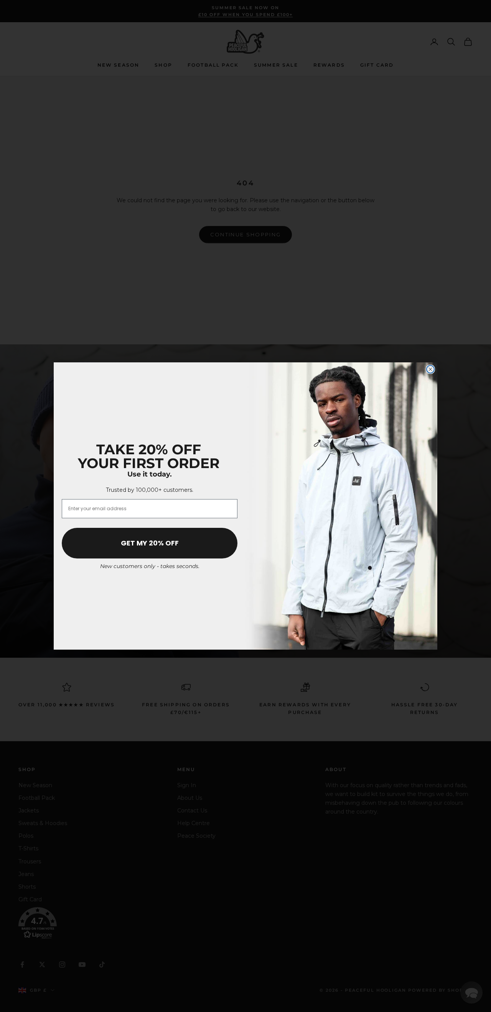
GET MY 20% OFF (150, 543)
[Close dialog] (430, 369)
